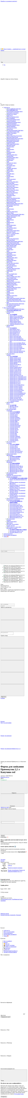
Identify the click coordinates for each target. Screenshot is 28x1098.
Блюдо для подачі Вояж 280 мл (17, 343)
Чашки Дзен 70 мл (14, 320)
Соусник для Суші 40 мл (16, 452)
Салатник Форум (14, 440)
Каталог (6, 942)
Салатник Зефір (14, 421)
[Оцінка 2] (12, 654)
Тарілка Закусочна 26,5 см (16, 375)
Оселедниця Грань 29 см (16, 505)
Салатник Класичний (15, 425)
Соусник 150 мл (14, 447)
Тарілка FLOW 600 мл (15, 364)
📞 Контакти (7, 948)
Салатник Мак (13, 433)
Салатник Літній (14, 432)
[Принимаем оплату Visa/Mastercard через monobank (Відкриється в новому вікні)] (14, 900)
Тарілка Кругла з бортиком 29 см (18, 379)
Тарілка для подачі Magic (16, 391)
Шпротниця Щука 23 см (16, 517)
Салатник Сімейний (15, 436)
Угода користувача (19, 1094)
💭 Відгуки (6, 949)
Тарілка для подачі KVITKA (17, 390)
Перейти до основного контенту (9, 1)
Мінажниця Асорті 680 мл (16, 466)
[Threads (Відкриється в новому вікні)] (12, 24)
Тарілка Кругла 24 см (15, 383)
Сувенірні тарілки (14, 401)
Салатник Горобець (14, 417)
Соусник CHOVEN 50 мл (16, 451)
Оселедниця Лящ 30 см (15, 508)
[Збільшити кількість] (12, 829)
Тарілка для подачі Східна (16, 395)
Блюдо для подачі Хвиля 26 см (17, 351)
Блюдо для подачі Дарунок (16, 352)
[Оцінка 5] (12, 690)
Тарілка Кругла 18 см (15, 380)
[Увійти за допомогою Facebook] (12, 614)
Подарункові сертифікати (10, 535)
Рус (4, 64)
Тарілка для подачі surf (15, 397)
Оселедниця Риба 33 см (16, 510)
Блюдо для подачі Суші (15, 349)
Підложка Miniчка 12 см (16, 532)
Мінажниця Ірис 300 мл (16, 468)
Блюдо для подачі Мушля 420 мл (18, 344)
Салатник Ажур (14, 414)
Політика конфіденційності (10, 951)
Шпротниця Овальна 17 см (16, 516)
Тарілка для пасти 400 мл (16, 389)
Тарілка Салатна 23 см (15, 371)
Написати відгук (5, 777)
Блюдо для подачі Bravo (16, 337)
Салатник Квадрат (14, 424)
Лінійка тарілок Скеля (15, 357)
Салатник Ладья (14, 428)
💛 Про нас (6, 943)
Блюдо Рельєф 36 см (15, 332)
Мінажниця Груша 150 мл (16, 467)
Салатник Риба (13, 435)
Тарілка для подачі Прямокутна (18, 393)
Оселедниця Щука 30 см (16, 514)
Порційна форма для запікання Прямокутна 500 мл (17, 485)
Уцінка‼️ (6, 536)
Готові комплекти (8, 533)
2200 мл (10, 865)
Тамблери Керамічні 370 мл (17, 324)
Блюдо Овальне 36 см (15, 330)
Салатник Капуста (14, 422)
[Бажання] (14, 72)
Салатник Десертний (15, 418)
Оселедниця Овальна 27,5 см (17, 509)
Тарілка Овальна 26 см (15, 372)
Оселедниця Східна (15, 513)
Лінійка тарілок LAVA (15, 360)
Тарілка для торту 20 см (16, 398)
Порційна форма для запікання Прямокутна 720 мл (17, 488)
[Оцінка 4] (12, 678)
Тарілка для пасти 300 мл (16, 387)
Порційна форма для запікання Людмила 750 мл (17, 491)
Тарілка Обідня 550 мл (15, 368)
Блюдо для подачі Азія (15, 336)
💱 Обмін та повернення (10, 946)
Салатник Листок (14, 429)
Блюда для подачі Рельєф (16, 347)
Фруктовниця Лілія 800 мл (16, 399)
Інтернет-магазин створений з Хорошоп (11, 915)
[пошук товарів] (12, 544)
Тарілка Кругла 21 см (15, 382)
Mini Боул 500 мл (14, 406)
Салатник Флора (14, 439)
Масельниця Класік (14, 458)
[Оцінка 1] (12, 642)
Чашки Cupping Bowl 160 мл (17, 317)
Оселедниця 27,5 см (15, 504)
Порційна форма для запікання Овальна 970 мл (17, 496)
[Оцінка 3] (12, 666)
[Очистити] (12, 558)
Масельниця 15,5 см (15, 459)
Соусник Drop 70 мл (15, 448)
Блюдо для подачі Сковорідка (17, 348)
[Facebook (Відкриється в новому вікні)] (12, 47)
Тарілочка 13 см (14, 366)
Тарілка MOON (13, 363)
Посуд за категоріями (9, 307)
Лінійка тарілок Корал (15, 359)
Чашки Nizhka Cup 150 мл (16, 318)
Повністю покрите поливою (15, 867)
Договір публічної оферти (10, 952)
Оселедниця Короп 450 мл (16, 506)
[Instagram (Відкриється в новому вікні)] (12, 12)
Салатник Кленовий (15, 426)
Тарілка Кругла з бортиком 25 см (18, 378)
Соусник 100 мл (14, 445)
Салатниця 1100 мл (14, 413)
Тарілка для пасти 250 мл (16, 386)
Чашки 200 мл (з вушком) (16, 315)
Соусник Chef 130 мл (15, 449)
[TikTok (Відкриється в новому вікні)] (12, 36)
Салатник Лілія (13, 431)
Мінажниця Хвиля (14, 464)
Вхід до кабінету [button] (8, 941)
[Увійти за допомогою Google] (12, 626)
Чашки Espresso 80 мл (15, 321)
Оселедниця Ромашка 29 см (17, 512)
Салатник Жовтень (14, 420)
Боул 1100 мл (13, 408)
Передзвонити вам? (5, 1016)
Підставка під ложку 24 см (16, 531)
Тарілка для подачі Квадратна (17, 394)
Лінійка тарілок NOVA (15, 361)
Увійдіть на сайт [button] (5, 807)
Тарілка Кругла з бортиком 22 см (18, 376)
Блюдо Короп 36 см (14, 329)
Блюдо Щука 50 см (14, 334)
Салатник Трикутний (15, 437)
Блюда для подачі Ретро (16, 345)
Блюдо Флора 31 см (14, 333)
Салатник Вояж (14, 416)
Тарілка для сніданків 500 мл (17, 384)
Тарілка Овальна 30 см (15, 374)
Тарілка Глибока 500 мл (16, 367)
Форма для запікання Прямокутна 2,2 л (16, 870)
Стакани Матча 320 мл (15, 322)
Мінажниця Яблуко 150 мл (16, 471)
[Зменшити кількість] (12, 815)
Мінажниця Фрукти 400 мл (16, 470)
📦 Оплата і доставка (9, 945)
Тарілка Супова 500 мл (15, 370)
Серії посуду (7, 107)
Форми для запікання (13, 870)
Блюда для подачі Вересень (16, 338)
